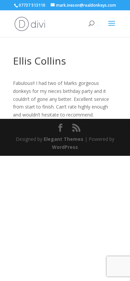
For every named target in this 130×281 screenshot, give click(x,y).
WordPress (65, 147)
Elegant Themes (63, 139)
